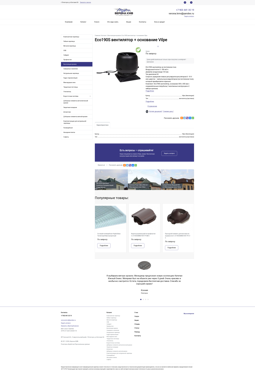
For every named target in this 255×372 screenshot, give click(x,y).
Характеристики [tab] (102, 125)
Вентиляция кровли (69, 64)
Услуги (136, 316)
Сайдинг (66, 55)
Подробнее (150, 91)
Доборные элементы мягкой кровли (75, 116)
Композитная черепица (71, 37)
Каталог (109, 312)
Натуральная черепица (71, 73)
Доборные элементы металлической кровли (75, 102)
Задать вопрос (169, 153)
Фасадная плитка (69, 132)
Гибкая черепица (69, 41)
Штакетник (67, 112)
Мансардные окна (69, 82)
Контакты (64, 312)
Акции (136, 320)
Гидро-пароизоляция (70, 78)
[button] (90, 96)
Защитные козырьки (70, 107)
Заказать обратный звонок (70, 326)
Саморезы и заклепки (70, 69)
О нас (136, 312)
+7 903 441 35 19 (66, 315)
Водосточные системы (70, 96)
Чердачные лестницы (70, 87)
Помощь (137, 332)
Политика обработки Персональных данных (75, 344)
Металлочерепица (69, 46)
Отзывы (137, 324)
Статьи (136, 328)
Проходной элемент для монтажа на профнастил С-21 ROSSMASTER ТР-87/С (178, 236)
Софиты (66, 137)
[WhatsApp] (193, 118)
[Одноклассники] (181, 118)
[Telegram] (184, 118)
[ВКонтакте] (190, 118)
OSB (64, 50)
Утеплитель (67, 91)
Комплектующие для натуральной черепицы (74, 122)
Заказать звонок (85, 2)
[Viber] (187, 118)
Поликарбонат (68, 128)
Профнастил (67, 59)
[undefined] (140, 299)
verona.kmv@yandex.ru (68, 320)
